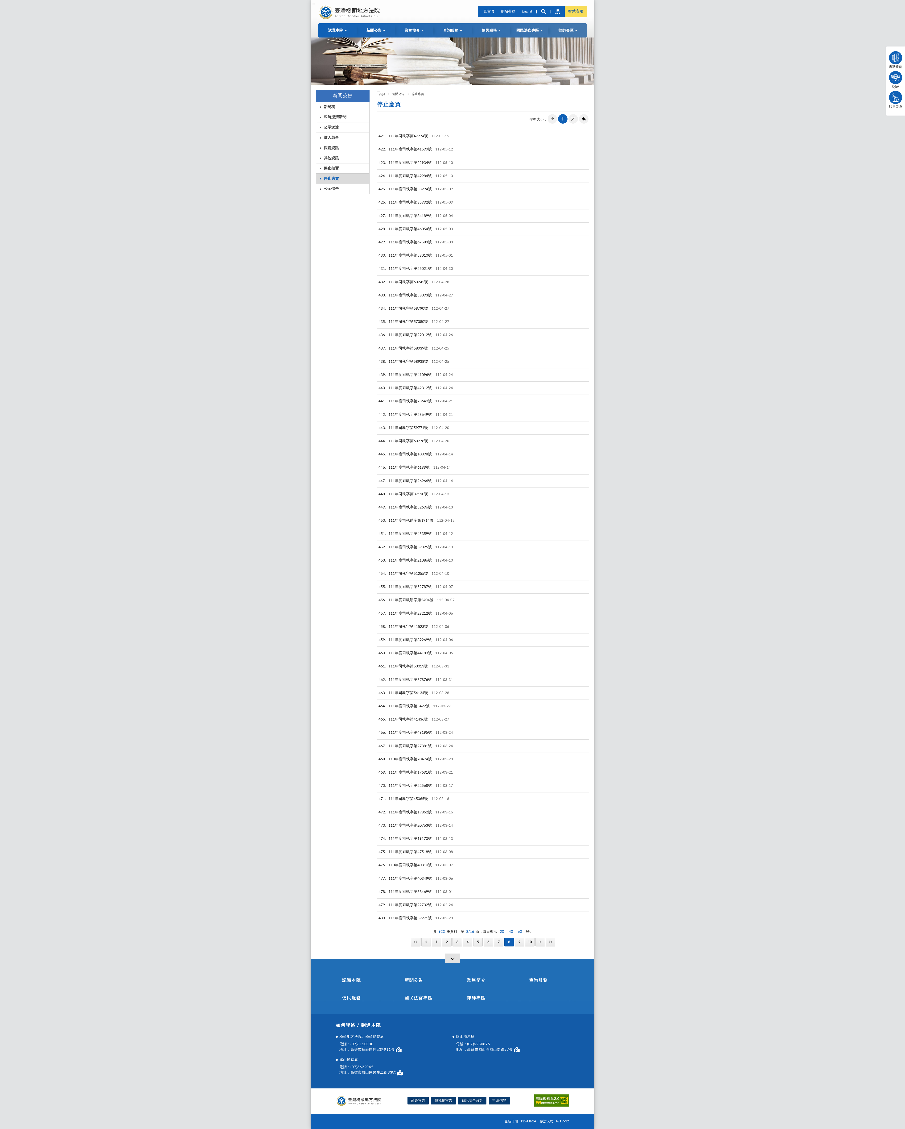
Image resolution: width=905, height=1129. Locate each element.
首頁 (381, 94)
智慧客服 (575, 11)
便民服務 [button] (489, 30)
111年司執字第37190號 (413, 494)
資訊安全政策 (472, 1100)
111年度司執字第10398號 (415, 454)
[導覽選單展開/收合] (452, 958)
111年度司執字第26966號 (415, 481)
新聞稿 (329, 107)
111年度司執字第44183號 (415, 653)
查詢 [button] (543, 11)
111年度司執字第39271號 (415, 918)
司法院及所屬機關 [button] (558, 11)
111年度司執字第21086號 (415, 560)
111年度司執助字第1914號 (416, 520)
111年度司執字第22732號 (415, 905)
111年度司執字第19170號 (415, 839)
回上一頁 (583, 119)
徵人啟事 (331, 137)
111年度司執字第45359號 (415, 534)
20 (502, 931)
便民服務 (351, 998)
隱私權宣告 (443, 1100)
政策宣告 (418, 1100)
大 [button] (573, 119)
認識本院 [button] (335, 30)
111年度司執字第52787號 (415, 587)
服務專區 (895, 106)
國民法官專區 (419, 998)
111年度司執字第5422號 (414, 706)
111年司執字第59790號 (413, 308)
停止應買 (331, 178)
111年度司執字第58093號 (415, 295)
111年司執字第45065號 (413, 799)
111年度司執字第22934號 (415, 163)
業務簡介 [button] (412, 30)
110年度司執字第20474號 (415, 759)
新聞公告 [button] (374, 30)
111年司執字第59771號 (413, 428)
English (527, 11)
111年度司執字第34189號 (415, 216)
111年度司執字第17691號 (415, 772)
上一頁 (426, 942)
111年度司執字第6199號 (414, 467)
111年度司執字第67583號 (415, 242)
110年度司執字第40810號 (415, 865)
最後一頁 (550, 942)
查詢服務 (538, 980)
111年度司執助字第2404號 (416, 600)
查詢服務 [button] (450, 30)
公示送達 (331, 127)
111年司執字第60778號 (413, 441)
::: (313, 4)
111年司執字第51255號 (413, 573)
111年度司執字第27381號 (415, 746)
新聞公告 (398, 94)
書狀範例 (895, 67)
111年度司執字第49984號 (415, 176)
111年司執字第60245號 (413, 282)
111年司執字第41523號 (413, 627)
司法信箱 (499, 1100)
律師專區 (476, 998)
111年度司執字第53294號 (415, 189)
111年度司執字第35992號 (415, 202)
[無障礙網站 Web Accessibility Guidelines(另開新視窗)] (551, 1101)
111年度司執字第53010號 (415, 255)
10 (530, 942)
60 (520, 931)
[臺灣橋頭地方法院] (350, 12)
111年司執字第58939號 (413, 348)
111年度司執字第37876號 (415, 680)
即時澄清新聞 (335, 117)
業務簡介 (476, 980)
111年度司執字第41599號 (415, 149)
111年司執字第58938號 (413, 361)
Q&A (895, 86)
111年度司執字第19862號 (415, 812)
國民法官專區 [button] (527, 30)
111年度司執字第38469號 (415, 892)
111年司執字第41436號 (413, 719)
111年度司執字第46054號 (415, 229)
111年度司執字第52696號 (415, 507)
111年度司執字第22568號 (415, 785)
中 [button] (563, 119)
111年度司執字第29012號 (415, 335)
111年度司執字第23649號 (415, 401)
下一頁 (540, 942)
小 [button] (552, 119)
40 (511, 931)
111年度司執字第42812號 (415, 388)
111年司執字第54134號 (413, 693)
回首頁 (489, 11)
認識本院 (351, 980)
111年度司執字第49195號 (415, 732)
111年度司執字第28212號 (415, 613)
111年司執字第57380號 (413, 322)
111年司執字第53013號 (413, 666)
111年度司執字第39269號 (415, 640)
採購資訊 (331, 148)
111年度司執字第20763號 (415, 825)
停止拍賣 (331, 168)
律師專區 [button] (566, 30)
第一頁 (415, 942)
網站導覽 (508, 11)
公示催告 (331, 189)
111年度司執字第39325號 (415, 547)
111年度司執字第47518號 (415, 852)
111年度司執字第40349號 (415, 878)
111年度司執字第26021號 (415, 269)
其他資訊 (331, 158)
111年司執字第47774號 (413, 136)
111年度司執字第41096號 (415, 375)
